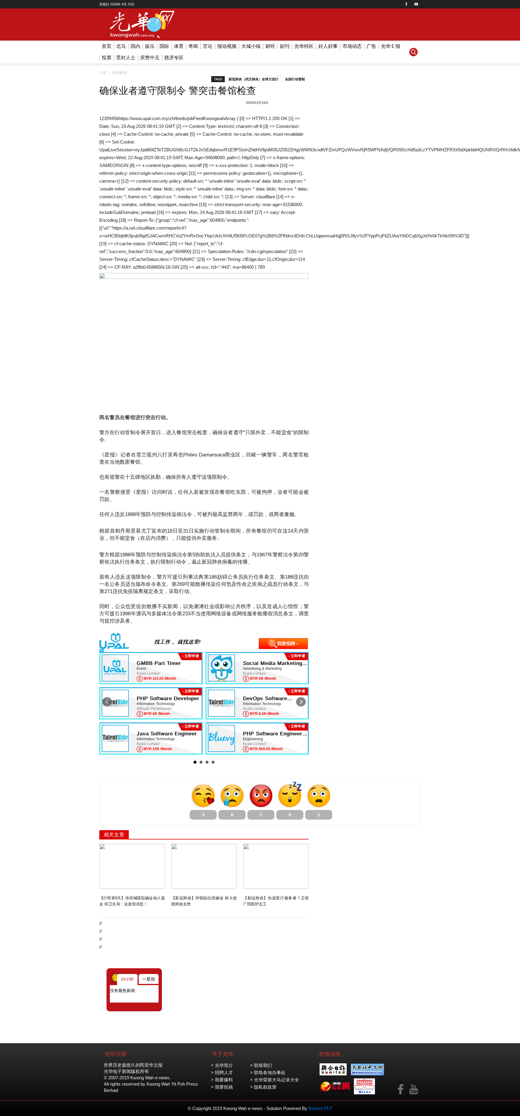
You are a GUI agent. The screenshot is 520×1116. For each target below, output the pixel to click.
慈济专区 (174, 57)
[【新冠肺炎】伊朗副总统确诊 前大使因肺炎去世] (204, 866)
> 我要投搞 (222, 1087)
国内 (135, 46)
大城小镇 (251, 46)
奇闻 (193, 46)
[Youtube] (416, 4)
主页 (103, 73)
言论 (207, 46)
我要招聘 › (287, 643)
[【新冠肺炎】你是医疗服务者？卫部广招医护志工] (276, 866)
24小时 (127, 979)
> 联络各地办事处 (268, 1072)
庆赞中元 (149, 57)
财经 (270, 46)
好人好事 (328, 46)
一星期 (148, 979)
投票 (106, 57)
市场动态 (352, 46)
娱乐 (150, 46)
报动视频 (227, 46)
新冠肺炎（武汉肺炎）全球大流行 (253, 79)
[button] (413, 52)
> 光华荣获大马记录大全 (274, 1079)
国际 (164, 46)
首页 (106, 46)
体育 (179, 46)
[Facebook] (406, 4)
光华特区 (304, 46)
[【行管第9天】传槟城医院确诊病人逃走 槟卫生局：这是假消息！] (132, 866)
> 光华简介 (222, 1065)
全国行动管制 (295, 79)
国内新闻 (119, 73)
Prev (107, 702)
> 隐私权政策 (263, 1087)
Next (301, 702)
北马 (121, 46)
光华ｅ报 (390, 46)
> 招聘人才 (222, 1072)
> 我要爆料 (222, 1079)
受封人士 (125, 57)
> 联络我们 (261, 1065)
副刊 (284, 46)
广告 (371, 46)
